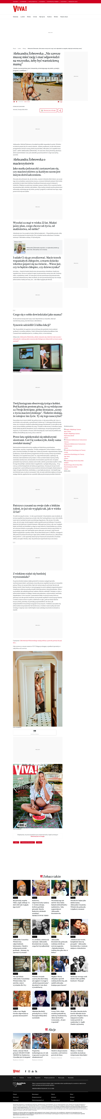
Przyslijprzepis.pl (55, 1100)
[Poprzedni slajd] (13, 1041)
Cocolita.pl (15, 1100)
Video (39, 842)
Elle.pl (71, 1094)
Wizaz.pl (72, 1097)
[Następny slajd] (87, 1041)
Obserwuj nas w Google (49, 110)
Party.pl (15, 1094)
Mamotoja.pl (35, 1094)
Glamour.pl (16, 1097)
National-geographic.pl (38, 1100)
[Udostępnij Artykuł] (60, 110)
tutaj (27, 1117)
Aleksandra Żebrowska (27, 842)
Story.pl (72, 1100)
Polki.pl (53, 1094)
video (16, 842)
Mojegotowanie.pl (36, 1097)
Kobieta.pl (53, 1097)
